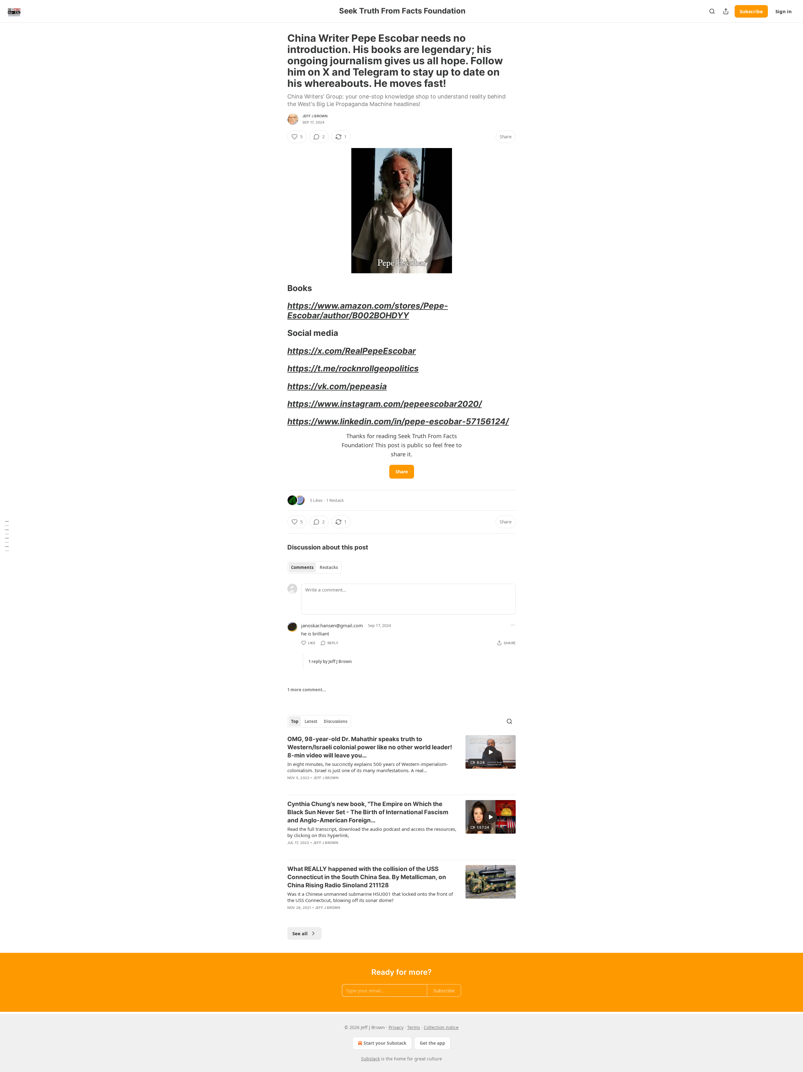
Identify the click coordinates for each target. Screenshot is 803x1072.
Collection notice (441, 1027)
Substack (370, 1059)
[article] (401, 762)
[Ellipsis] (513, 625)
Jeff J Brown (314, 116)
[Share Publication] (726, 11)
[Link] (279, 288)
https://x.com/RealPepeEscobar (351, 351)
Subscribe (751, 11)
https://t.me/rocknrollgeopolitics (353, 368)
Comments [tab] (302, 567)
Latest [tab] (311, 721)
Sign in (783, 11)
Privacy (396, 1027)
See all (300, 933)
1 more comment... (306, 690)
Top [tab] (294, 721)
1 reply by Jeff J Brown (330, 661)
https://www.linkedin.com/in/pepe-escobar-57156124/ (398, 421)
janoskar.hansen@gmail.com (332, 625)
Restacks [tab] (329, 567)
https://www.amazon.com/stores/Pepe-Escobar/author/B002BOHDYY (367, 310)
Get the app (432, 1043)
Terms (413, 1027)
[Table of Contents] (7, 536)
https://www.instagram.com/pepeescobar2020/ (384, 404)
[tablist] (314, 567)
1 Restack (335, 500)
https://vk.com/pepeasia (337, 386)
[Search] (712, 11)
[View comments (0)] (348, 916)
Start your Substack (385, 1043)
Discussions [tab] (335, 721)
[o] (490, 752)
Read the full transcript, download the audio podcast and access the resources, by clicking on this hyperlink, (371, 832)
